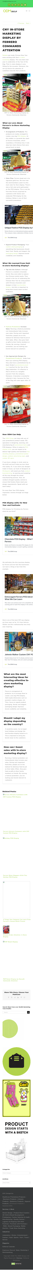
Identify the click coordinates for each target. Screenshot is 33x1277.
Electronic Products (9, 1199)
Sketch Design (7, 1213)
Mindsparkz (6, 471)
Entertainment (22, 1235)
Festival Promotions (13, 327)
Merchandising (8, 1252)
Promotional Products (14, 358)
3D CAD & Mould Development (13, 1215)
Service (5, 1239)
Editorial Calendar (9, 1246)
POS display (22, 136)
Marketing (23, 1250)
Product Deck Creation (21, 1213)
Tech (21, 1237)
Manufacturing (7, 1219)
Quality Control (19, 1219)
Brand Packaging (14, 1226)
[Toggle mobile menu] (30, 11)
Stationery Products (17, 1201)
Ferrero (5, 55)
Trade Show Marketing (17, 1228)
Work (12, 1209)
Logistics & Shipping (9, 1221)
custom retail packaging (14, 247)
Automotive (6, 1235)
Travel (26, 1237)
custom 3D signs (8, 458)
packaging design (12, 253)
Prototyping (7, 1217)
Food (11, 1237)
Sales (18, 1250)
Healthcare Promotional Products (14, 1197)
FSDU (5, 1226)
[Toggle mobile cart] (27, 11)
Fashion (5, 1237)
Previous (21, 23)
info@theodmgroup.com (9, 1)
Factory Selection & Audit (20, 1217)
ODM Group (10, 438)
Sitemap (19, 1258)
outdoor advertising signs (16, 456)
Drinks (14, 1235)
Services (5, 1209)
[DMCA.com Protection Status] (16, 1264)
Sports (16, 1237)
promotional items (21, 445)
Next (27, 23)
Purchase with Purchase (18, 1224)
